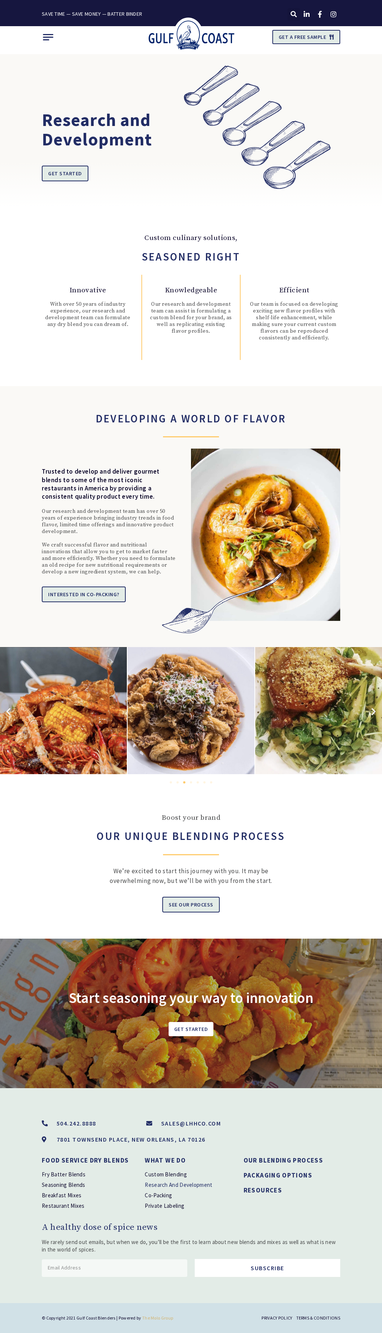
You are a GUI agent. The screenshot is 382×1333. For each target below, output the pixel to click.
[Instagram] (333, 14)
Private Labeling (164, 1205)
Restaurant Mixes (63, 1205)
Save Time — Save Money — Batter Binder (92, 13)
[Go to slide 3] (184, 782)
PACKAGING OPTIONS (278, 1175)
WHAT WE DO (165, 1160)
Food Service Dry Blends (85, 1160)
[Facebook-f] (320, 14)
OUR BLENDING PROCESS (283, 1160)
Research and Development (178, 1184)
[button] (294, 14)
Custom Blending (166, 1174)
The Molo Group (157, 1318)
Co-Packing (158, 1195)
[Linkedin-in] (306, 14)
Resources (263, 1190)
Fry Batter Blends (63, 1174)
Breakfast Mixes (62, 1195)
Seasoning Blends (63, 1184)
